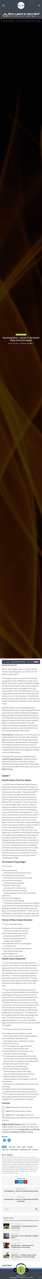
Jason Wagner (14, 1149)
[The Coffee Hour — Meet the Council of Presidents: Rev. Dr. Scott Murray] (6, 1245)
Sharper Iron (15, 1252)
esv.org (30, 1132)
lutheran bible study (25, 1149)
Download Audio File (9, 665)
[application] (21, 662)
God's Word (5, 1149)
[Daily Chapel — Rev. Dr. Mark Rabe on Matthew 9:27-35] (6, 1236)
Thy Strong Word (21, 334)
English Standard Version (11, 1124)
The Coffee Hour (15, 1243)
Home (2, 21)
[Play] (4, 662)
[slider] (36, 662)
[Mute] (32, 662)
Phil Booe (35, 1149)
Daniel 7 (24, 1147)
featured (30, 1147)
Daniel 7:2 (9, 1107)
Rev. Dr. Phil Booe (13, 343)
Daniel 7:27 (10, 1115)
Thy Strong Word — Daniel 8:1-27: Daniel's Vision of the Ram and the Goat (21, 1200)
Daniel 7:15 (10, 1111)
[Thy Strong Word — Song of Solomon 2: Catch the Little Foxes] (6, 1226)
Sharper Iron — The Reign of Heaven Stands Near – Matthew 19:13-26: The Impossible (23, 1256)
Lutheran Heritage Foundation (12, 759)
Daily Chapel (14, 1233)
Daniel (18, 1147)
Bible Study (12, 1147)
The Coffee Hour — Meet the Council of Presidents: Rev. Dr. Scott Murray (22, 1246)
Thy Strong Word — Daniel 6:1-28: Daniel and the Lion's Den (21, 1191)
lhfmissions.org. (7, 769)
